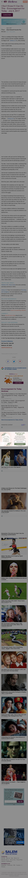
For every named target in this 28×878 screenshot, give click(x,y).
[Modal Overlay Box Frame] (14, 439)
